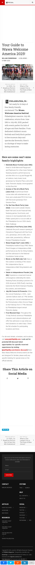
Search (27, 487)
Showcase (5, 510)
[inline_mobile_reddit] (17, 563)
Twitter (21, 510)
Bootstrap (4, 554)
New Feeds (5, 513)
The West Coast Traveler (7, 527)
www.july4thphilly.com (13, 339)
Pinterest (22, 515)
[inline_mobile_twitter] (10, 563)
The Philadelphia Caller (7, 533)
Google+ (22, 512)
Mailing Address (7, 487)
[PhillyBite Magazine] (10, 2)
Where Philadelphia (8, 538)
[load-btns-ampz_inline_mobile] (31, 563)
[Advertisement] (17, 23)
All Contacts (23, 495)
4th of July (5, 429)
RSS (30, 520)
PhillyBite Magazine (8, 552)
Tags (20, 487)
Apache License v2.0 (15, 556)
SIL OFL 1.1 (24, 559)
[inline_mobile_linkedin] (24, 563)
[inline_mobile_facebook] (3, 563)
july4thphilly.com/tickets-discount (14, 350)
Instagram (22, 520)
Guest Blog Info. (7, 507)
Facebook (22, 507)
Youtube (22, 517)
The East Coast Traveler (6, 521)
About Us (22, 498)
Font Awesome (6, 559)
